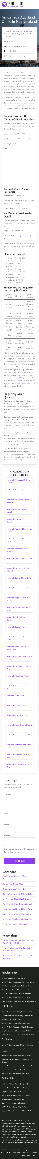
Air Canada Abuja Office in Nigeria (19, 725)
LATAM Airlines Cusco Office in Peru (14, 1107)
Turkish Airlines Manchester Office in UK (16, 1073)
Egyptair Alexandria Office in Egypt (14, 978)
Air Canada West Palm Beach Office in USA (19, 657)
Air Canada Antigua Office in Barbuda (17, 510)
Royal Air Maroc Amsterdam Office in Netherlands (19, 1111)
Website (7, 835)
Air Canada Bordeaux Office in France (17, 638)
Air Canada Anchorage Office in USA (18, 765)
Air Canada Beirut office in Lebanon (19, 588)
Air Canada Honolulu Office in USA (19, 735)
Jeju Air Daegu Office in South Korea (16, 899)
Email (6, 824)
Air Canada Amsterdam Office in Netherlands (18, 501)
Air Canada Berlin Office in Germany (16, 618)
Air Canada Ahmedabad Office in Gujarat (18, 481)
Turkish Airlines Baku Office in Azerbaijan (16, 1088)
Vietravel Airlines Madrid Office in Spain (17, 914)
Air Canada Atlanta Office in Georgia (16, 520)
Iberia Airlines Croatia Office (13, 884)
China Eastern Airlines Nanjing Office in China (18, 1015)
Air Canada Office (16, 378)
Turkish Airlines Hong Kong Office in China (17, 1012)
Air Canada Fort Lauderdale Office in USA (19, 746)
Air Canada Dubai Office (15, 695)
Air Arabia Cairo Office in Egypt (13, 1099)
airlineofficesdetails (14, 1150)
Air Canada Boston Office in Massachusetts (16, 648)
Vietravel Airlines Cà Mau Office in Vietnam (18, 909)
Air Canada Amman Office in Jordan (19, 490)
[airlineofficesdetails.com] (12, 4)
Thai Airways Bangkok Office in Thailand (16, 1095)
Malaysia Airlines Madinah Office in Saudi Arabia (19, 1001)
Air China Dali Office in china (12, 1019)
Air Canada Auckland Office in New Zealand (19, 530)
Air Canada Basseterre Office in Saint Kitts (18, 569)
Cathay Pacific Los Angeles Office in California (18, 1035)
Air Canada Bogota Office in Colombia (16, 628)
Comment (8, 794)
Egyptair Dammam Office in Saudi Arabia (16, 1031)
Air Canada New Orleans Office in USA (19, 687)
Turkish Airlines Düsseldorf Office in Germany (17, 1027)
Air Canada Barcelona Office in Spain (17, 550)
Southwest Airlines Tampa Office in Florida (16, 1084)
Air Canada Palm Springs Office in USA (19, 667)
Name (7, 814)
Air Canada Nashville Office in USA (19, 705)
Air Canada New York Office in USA (19, 558)
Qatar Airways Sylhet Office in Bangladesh (16, 990)
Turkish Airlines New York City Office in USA (17, 1066)
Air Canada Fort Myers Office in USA (18, 755)
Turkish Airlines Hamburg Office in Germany (17, 1045)
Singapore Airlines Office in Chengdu (16, 889)
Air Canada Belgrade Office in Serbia (17, 599)
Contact (7, 1152)
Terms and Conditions (26, 1154)
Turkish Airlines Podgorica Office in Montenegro (18, 982)
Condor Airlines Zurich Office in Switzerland (17, 993)
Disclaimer (16, 1152)
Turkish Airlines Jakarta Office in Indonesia (16, 1023)
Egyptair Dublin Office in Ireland (13, 1091)
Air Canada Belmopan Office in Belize (17, 608)
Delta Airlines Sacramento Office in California (18, 894)
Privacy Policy (34, 1154)
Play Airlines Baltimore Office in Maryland (17, 904)
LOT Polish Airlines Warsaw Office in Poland (17, 986)
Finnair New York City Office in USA (15, 924)
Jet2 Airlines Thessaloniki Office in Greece (17, 919)
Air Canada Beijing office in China (19, 578)
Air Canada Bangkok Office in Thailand (17, 540)
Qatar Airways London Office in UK (14, 1103)
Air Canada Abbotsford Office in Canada (18, 677)
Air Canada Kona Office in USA (17, 715)
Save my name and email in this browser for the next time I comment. (19, 850)
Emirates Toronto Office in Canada (13, 1070)
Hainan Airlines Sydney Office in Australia (16, 1055)
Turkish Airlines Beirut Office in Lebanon (16, 997)
